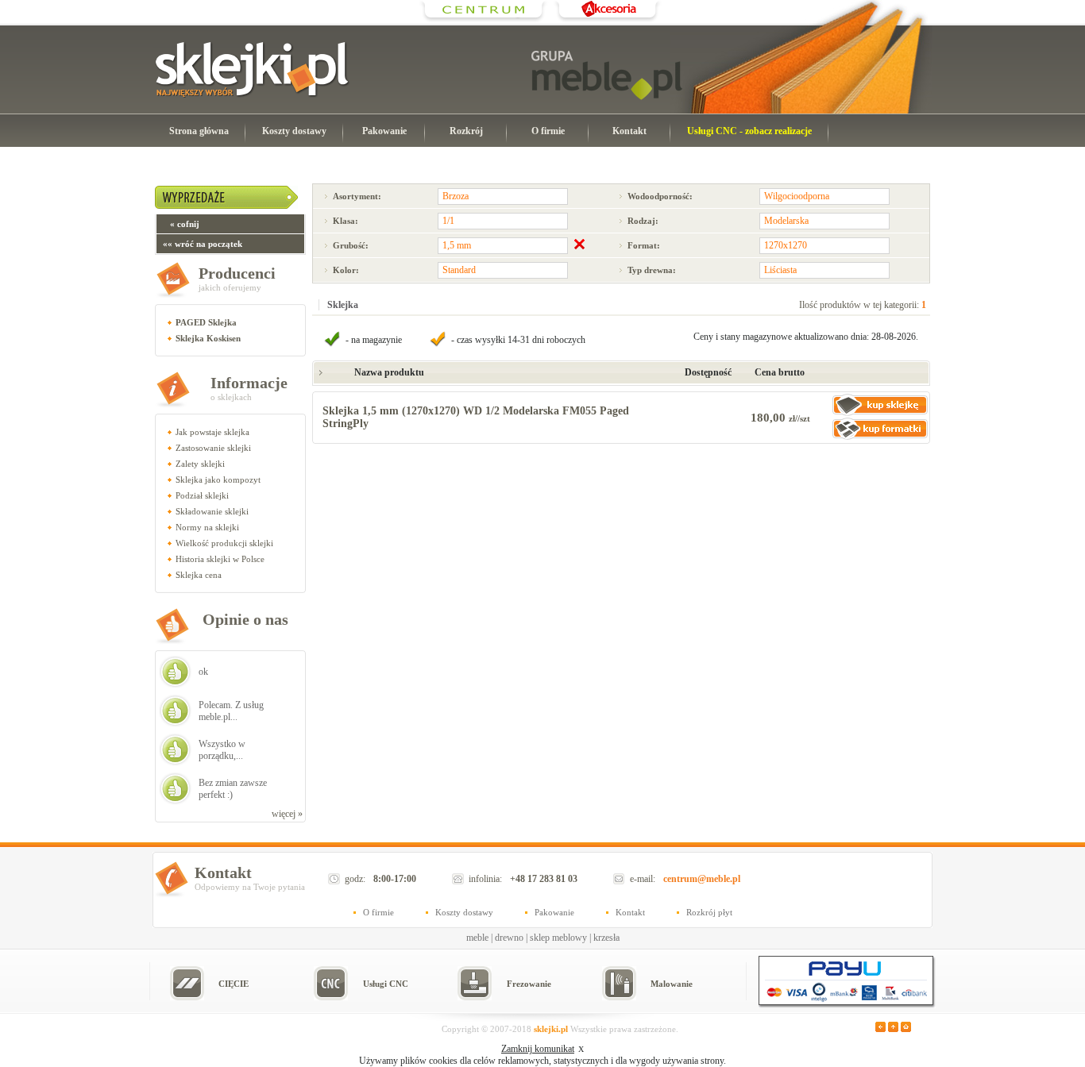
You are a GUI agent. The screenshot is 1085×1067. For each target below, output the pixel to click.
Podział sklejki (202, 495)
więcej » (287, 813)
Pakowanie (384, 131)
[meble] (606, 75)
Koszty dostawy (294, 131)
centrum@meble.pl (701, 878)
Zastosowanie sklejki (213, 448)
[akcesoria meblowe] (607, 19)
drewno (509, 937)
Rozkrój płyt (709, 912)
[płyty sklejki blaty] (483, 19)
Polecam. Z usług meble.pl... (231, 710)
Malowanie (672, 983)
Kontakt (629, 131)
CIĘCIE (233, 983)
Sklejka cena (199, 575)
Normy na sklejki (207, 527)
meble (477, 937)
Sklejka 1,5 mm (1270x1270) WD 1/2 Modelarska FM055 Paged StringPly (475, 417)
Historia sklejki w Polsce (220, 559)
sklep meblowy (558, 937)
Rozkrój (466, 131)
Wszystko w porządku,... (222, 749)
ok (203, 671)
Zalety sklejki (200, 463)
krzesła (606, 937)
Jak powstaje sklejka (212, 432)
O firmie (548, 131)
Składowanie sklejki (212, 511)
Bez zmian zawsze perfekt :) (233, 788)
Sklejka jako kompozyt (218, 479)
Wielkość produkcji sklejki (224, 543)
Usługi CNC (385, 983)
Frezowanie (529, 983)
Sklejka (342, 304)
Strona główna (199, 131)
